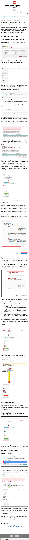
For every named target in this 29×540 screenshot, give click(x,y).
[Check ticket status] (21, 13)
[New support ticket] (17, 13)
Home (12, 536)
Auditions (4, 17)
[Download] (12, 278)
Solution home (4, 16)
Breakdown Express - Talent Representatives (17, 16)
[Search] (16, 13)
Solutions (17, 536)
